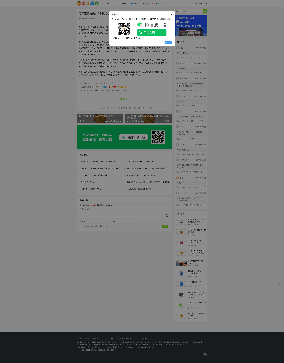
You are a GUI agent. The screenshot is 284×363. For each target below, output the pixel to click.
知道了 (168, 42)
